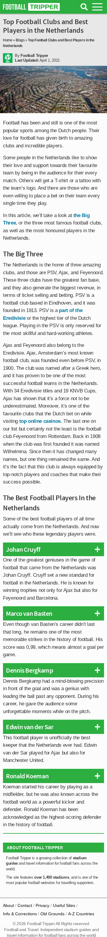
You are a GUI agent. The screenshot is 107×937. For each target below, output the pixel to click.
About (8, 905)
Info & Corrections (20, 913)
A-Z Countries (81, 913)
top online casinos (40, 421)
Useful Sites (64, 905)
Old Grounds (52, 913)
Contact (25, 905)
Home (7, 40)
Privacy (42, 905)
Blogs (20, 40)
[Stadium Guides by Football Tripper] (31, 7)
